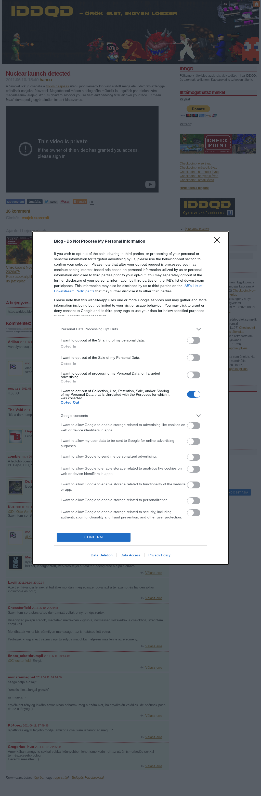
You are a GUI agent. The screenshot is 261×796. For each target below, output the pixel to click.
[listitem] (130, 329)
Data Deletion (102, 555)
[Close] (219, 241)
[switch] (193, 340)
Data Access (130, 555)
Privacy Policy (159, 555)
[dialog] (130, 398)
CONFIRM (93, 537)
